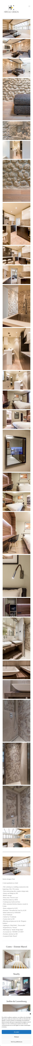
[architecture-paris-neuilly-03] (16, 977)
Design (18, 929)
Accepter (16, 1032)
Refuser (16, 1037)
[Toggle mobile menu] (29, 6)
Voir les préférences (16, 1042)
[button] (30, 1014)
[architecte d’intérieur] (16, 950)
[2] (16, 1005)
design (23, 891)
